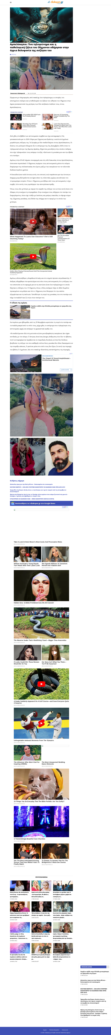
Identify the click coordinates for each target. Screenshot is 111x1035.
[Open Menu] (10, 2)
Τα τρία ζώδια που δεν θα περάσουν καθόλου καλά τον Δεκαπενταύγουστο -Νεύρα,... (18, 957)
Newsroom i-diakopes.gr (17, 93)
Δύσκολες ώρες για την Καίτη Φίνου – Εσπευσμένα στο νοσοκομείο (31, 484)
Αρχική (44, 1030)
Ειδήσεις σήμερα (17, 481)
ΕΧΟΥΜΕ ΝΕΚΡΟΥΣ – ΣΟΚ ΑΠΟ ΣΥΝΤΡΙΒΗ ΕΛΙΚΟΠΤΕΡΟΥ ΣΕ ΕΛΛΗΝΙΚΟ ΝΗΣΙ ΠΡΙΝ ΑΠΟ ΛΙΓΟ (37, 487)
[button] (41, 25)
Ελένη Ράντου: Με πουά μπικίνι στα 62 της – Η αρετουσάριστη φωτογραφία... (19, 894)
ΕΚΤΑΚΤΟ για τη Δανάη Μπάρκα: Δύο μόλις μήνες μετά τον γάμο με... (41, 957)
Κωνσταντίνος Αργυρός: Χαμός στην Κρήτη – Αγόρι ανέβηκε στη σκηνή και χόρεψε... (62, 915)
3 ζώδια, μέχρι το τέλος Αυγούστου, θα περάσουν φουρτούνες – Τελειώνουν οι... (19, 936)
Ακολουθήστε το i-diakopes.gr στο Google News (35, 503)
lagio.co (68, 1032)
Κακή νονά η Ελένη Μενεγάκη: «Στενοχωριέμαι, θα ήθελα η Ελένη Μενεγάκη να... (40, 894)
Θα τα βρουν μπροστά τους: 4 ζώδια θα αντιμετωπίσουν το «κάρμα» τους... (61, 957)
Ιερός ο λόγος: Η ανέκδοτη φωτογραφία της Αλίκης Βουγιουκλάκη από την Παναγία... (63, 936)
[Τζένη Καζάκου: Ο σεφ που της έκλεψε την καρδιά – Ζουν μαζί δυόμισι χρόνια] (41, 906)
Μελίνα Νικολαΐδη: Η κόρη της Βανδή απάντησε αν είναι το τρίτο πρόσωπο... (41, 936)
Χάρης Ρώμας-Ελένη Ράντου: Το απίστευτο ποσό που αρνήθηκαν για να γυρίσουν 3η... (19, 915)
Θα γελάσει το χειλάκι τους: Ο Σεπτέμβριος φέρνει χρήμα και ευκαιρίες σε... (62, 894)
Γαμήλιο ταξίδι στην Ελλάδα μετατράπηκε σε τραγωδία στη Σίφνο (51, 307)
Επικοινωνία (65, 1030)
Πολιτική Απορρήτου (54, 1030)
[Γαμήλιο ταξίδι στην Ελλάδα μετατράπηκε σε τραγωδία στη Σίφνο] (20, 312)
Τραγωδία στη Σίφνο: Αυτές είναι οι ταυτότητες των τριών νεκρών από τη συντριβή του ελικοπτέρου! (38, 490)
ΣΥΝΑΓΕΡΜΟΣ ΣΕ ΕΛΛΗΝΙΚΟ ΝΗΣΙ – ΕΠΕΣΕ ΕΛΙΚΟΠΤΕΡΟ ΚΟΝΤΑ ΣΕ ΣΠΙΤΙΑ (32, 499)
